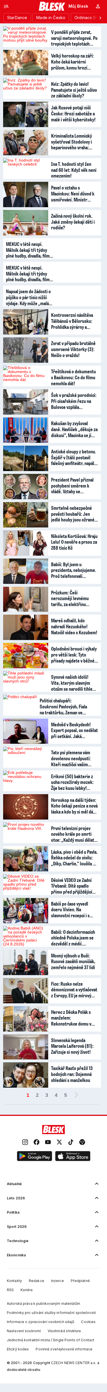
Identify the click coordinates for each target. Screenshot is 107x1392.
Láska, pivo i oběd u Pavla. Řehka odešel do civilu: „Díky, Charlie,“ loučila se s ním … (74, 857)
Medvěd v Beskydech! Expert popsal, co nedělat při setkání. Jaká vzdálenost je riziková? (74, 730)
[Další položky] (100, 17)
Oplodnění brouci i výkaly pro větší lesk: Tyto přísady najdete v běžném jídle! (74, 654)
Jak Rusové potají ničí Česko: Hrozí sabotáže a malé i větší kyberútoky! (73, 113)
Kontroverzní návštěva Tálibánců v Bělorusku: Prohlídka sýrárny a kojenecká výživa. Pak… (72, 320)
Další (76, 1095)
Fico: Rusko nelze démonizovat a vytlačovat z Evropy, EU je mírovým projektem (74, 989)
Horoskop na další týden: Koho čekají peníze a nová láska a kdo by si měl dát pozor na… (74, 805)
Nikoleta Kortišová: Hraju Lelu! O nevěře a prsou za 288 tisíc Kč (74, 542)
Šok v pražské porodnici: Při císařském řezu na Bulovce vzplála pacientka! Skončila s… (73, 401)
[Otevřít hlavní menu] (6, 6)
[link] (25, 1142)
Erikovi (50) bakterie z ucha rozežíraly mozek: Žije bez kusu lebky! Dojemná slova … (72, 782)
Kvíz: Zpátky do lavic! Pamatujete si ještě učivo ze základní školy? (74, 89)
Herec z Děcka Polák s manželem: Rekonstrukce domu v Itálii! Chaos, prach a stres (71, 1017)
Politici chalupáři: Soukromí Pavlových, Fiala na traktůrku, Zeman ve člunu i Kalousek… (63, 706)
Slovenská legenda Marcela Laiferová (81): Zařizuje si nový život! (72, 1046)
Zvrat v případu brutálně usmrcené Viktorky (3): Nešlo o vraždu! (73, 349)
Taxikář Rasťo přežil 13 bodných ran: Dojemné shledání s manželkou (72, 1074)
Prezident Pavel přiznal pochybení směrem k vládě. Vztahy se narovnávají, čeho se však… (72, 485)
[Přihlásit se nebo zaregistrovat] (98, 6)
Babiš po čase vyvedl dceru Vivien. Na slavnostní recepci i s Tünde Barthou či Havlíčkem (70, 909)
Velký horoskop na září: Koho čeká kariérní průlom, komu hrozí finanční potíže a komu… (73, 61)
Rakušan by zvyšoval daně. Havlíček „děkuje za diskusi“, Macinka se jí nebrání (74, 429)
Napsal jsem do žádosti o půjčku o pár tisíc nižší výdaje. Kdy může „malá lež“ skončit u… (28, 297)
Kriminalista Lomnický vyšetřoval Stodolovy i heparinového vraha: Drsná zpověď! (71, 141)
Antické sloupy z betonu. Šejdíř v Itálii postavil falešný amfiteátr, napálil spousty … (73, 457)
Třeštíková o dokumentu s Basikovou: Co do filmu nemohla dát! (73, 377)
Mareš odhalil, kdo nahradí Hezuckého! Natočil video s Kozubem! (74, 626)
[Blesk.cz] (52, 6)
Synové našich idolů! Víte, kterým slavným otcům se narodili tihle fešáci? (71, 682)
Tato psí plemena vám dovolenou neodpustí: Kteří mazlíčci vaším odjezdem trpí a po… (71, 758)
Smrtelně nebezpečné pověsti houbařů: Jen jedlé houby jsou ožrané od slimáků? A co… (72, 513)
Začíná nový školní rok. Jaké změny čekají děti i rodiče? (73, 221)
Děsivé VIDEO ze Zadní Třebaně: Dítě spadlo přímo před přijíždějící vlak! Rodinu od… (71, 886)
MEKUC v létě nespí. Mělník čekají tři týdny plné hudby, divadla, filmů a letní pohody (30, 250)
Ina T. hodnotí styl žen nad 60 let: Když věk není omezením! (73, 169)
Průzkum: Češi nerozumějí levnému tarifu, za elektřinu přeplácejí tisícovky (70, 598)
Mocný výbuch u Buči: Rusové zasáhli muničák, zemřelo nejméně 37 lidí (73, 961)
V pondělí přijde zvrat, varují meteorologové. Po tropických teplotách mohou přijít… (74, 37)
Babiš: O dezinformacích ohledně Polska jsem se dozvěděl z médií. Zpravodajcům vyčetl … (73, 937)
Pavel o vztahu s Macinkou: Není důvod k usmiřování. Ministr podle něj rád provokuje (73, 193)
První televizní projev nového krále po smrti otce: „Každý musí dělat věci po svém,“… (72, 834)
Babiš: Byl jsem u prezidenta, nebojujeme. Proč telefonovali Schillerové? (73, 570)
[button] (34, 1156)
